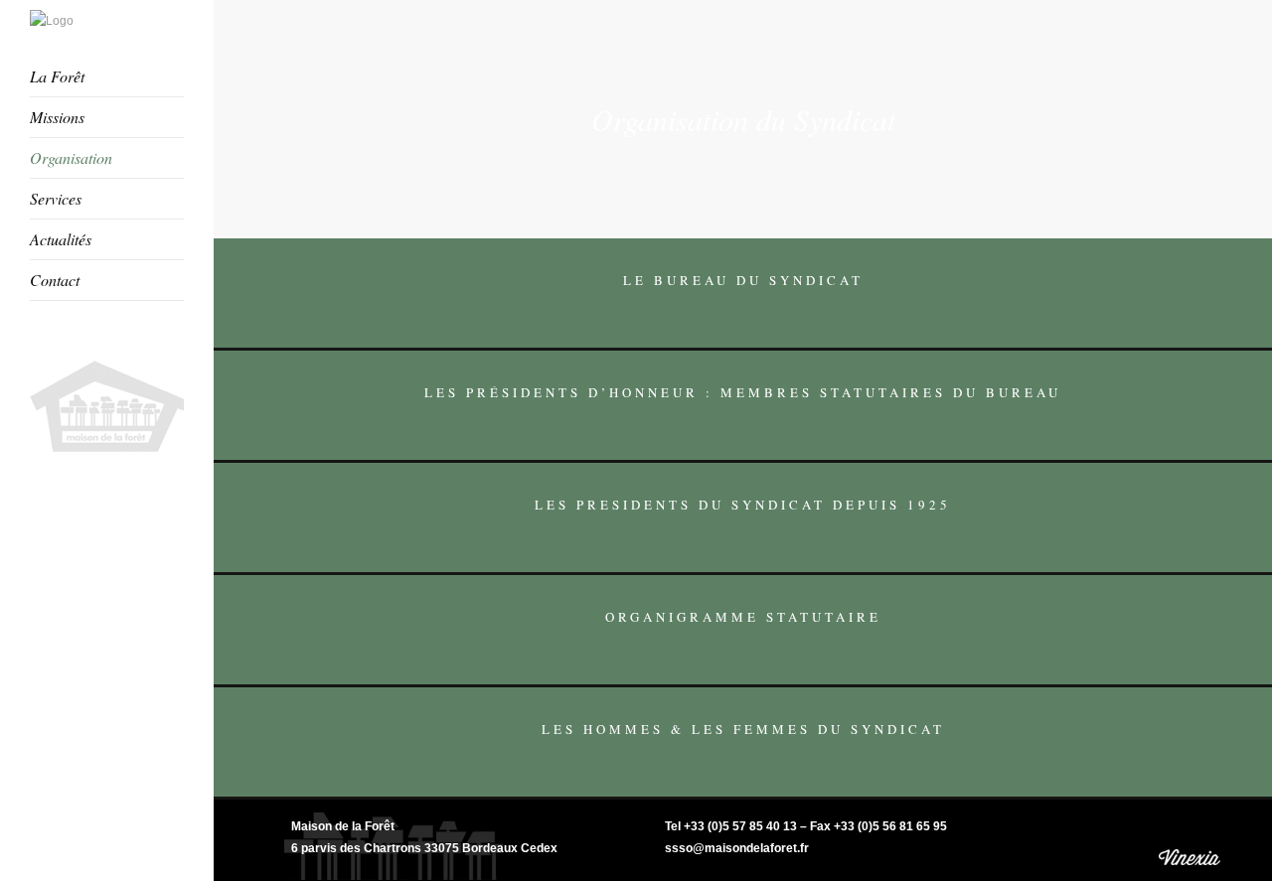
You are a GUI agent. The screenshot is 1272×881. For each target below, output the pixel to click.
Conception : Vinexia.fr (1191, 840)
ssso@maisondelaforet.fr (737, 848)
